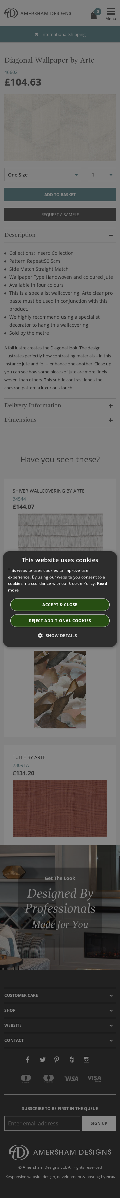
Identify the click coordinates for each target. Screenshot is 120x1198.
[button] (60, 635)
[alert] (60, 599)
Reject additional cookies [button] (60, 620)
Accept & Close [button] (60, 604)
